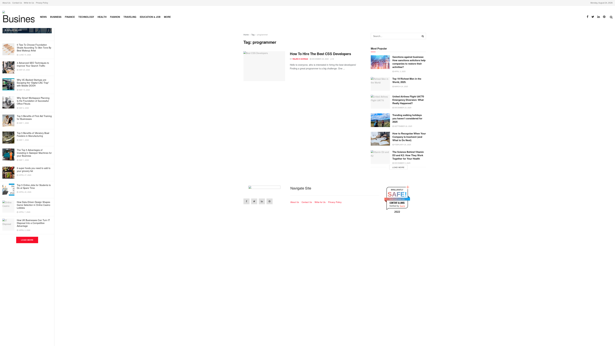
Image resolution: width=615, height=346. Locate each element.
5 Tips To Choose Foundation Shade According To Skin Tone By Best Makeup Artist (34, 47)
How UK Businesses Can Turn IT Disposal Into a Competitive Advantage (33, 222)
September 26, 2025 (403, 126)
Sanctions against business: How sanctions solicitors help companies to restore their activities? (409, 62)
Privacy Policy (42, 2)
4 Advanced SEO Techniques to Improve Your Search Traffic (33, 64)
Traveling (129, 16)
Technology (86, 16)
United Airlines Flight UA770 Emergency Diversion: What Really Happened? (408, 100)
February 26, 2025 (402, 144)
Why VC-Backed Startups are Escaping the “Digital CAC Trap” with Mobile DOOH (33, 82)
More (167, 16)
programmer (262, 34)
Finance (70, 16)
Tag (252, 34)
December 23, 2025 (402, 107)
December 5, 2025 (402, 163)
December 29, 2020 (320, 59)
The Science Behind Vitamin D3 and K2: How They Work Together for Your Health (408, 155)
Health (102, 16)
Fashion (115, 16)
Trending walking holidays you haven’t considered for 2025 (407, 118)
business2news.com (397, 199)
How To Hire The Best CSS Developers (320, 53)
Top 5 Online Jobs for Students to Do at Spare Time (34, 186)
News (43, 16)
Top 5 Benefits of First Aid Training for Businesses (34, 117)
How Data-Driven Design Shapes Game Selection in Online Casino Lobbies (33, 204)
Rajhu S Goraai (300, 59)
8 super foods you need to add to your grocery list (33, 169)
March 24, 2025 (401, 86)
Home (246, 34)
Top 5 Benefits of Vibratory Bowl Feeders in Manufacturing (33, 134)
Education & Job (150, 16)
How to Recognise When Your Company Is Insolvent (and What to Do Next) (409, 137)
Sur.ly (402, 206)
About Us (6, 2)
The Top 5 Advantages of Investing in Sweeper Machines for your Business (34, 152)
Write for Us (29, 2)
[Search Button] (423, 36)
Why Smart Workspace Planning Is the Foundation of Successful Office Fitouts (33, 100)
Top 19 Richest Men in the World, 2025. (406, 80)
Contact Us (17, 2)
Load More (27, 240)
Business (55, 16)
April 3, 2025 (400, 71)
